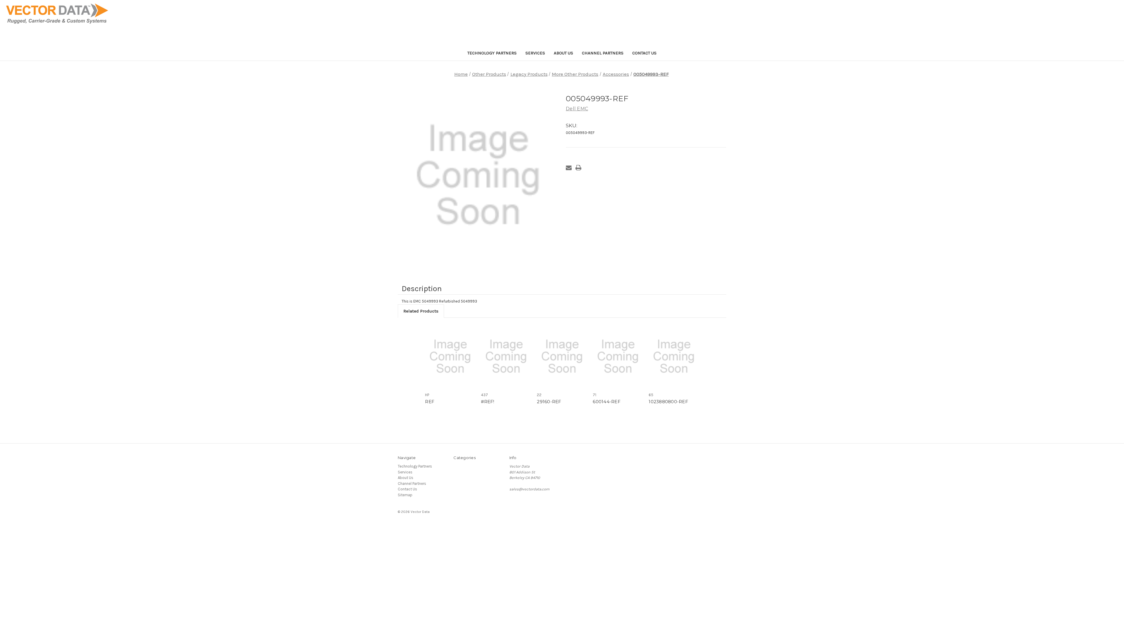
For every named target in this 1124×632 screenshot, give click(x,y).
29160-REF (549, 401)
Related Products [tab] (420, 311)
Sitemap (405, 495)
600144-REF (607, 401)
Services (535, 53)
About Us (563, 53)
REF (429, 401)
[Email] (569, 167)
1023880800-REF (668, 401)
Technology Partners (492, 53)
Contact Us (644, 53)
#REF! (487, 401)
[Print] (578, 167)
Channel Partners (602, 53)
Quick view (450, 356)
